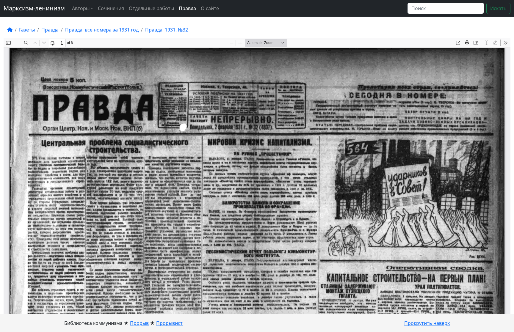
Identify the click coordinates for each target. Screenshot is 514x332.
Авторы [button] (81, 8)
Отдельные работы (151, 8)
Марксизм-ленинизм (34, 8)
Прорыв (139, 323)
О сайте (210, 8)
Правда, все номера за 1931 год (102, 29)
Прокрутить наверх (427, 323)
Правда (187, 8)
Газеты (27, 29)
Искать (498, 8)
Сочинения (111, 8)
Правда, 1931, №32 (166, 29)
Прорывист (169, 323)
